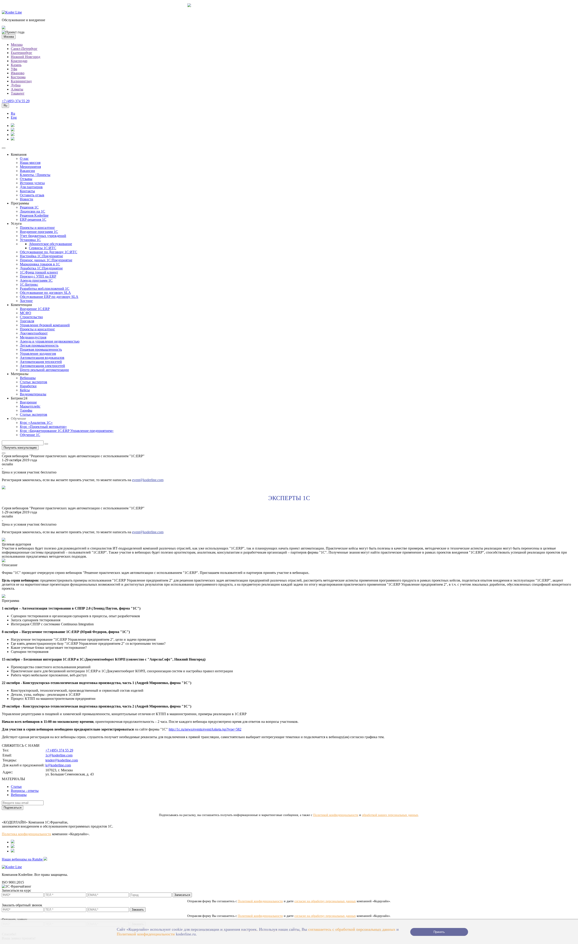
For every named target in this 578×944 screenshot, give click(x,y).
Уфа (14, 69)
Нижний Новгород (25, 57)
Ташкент (17, 93)
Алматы (17, 89)
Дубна (16, 85)
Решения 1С (29, 207)
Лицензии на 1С (32, 211)
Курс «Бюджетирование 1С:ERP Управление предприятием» (67, 431)
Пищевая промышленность (41, 349)
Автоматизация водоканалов (42, 358)
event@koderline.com (147, 480)
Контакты (27, 191)
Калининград (21, 81)
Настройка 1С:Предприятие (41, 256)
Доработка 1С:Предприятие (41, 268)
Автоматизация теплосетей (41, 362)
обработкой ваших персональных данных (390, 815)
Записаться (182, 895)
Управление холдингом (38, 353)
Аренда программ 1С (36, 280)
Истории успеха (32, 183)
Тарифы (26, 410)
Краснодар (19, 61)
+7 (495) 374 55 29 (16, 101)
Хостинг (26, 301)
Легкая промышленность (39, 345)
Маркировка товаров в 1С (40, 264)
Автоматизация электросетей (42, 366)
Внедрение (28, 402)
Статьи (16, 787)
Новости (26, 199)
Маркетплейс (30, 406)
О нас (24, 158)
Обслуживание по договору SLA (45, 293)
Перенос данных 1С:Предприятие (46, 260)
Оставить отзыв (32, 195)
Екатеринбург (21, 53)
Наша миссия (30, 163)
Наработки (28, 386)
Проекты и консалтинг (37, 228)
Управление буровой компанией (45, 325)
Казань (16, 65)
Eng (14, 117)
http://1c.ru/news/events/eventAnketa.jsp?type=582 (205, 729)
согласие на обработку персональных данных (325, 901)
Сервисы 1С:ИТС (42, 248)
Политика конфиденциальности (26, 834)
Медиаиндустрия (33, 337)
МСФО (25, 313)
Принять (439, 932)
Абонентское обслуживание (50, 244)
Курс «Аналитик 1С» (36, 422)
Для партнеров (31, 187)
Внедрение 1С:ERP (35, 309)
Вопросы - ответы (25, 791)
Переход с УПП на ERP (38, 276)
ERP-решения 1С (33, 219)
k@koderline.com (58, 765)
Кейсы (25, 390)
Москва (17, 44)
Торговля (27, 321)
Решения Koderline (34, 215)
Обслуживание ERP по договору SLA (49, 297)
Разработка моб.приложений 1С (44, 288)
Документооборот (34, 333)
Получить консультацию (20, 447)
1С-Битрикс (29, 284)
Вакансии (27, 171)
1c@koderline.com (58, 755)
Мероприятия (30, 167)
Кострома (18, 77)
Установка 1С (30, 240)
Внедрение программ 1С (39, 232)
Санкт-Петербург (24, 49)
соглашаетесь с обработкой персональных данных (351, 929)
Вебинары (28, 378)
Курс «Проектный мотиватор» (43, 427)
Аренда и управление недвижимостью (49, 341)
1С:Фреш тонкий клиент (39, 272)
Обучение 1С (30, 435)
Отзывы (26, 179)
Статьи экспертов (33, 382)
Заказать (138, 909)
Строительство (31, 317)
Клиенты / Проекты (35, 175)
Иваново (17, 73)
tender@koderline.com (61, 760)
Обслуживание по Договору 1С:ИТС (48, 252)
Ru (13, 113)
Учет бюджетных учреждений (43, 236)
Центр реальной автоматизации (44, 370)
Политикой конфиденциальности (146, 934)
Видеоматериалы (33, 394)
